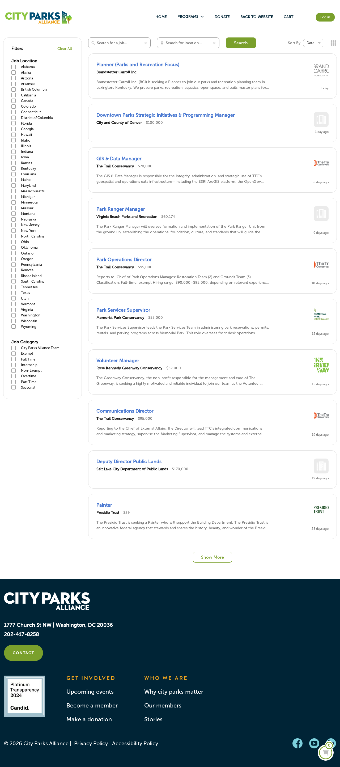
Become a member (92, 706)
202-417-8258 (21, 634)
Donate (222, 17)
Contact (23, 653)
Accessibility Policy (135, 743)
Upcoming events (90, 692)
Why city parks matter (173, 692)
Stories (153, 719)
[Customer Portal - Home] (38, 17)
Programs (187, 16)
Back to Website (256, 17)
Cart (288, 17)
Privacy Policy (91, 743)
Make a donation (89, 719)
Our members (162, 706)
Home (161, 17)
